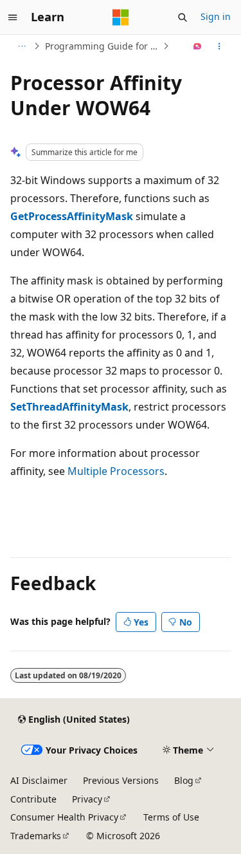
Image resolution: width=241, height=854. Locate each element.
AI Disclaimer (38, 780)
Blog (183, 780)
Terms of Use (171, 817)
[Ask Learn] (197, 46)
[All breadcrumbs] (21, 46)
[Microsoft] (120, 17)
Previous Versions (121, 780)
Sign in (216, 16)
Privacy (87, 799)
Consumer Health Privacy (64, 817)
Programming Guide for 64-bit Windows (102, 46)
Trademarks (35, 836)
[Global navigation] (13, 17)
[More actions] (219, 46)
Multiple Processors (116, 471)
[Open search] (182, 17)
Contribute (33, 799)
